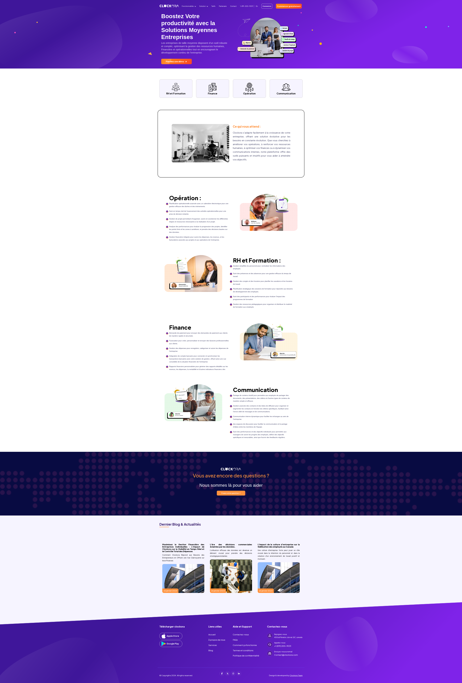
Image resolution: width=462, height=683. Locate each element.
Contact (233, 6)
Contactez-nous (241, 634)
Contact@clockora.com (286, 654)
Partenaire (223, 6)
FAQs (235, 639)
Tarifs (213, 6)
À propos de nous (216, 639)
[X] (227, 673)
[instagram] (233, 673)
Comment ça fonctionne (245, 645)
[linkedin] (239, 673)
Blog (210, 650)
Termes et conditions (243, 650)
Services (212, 645)
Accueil (211, 634)
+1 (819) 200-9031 (282, 646)
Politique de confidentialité (246, 655)
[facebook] (222, 673)
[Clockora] (169, 7)
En (257, 6)
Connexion (267, 6)
